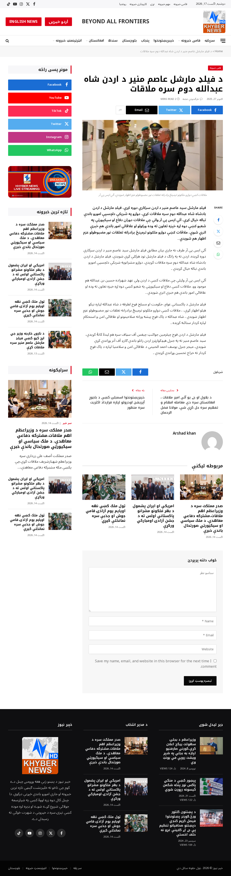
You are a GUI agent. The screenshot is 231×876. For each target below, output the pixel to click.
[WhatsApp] (218, 254)
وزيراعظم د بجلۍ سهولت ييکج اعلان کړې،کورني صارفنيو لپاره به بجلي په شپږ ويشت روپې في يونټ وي (179, 751)
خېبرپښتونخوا (164, 40)
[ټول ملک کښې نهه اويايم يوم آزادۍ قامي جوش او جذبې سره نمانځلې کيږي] (103, 487)
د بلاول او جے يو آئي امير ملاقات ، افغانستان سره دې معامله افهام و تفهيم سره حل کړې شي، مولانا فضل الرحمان (189, 405)
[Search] (8, 41)
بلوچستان (129, 40)
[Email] (218, 242)
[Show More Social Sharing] (120, 110)
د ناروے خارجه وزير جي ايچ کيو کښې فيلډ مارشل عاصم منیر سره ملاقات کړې (27, 340)
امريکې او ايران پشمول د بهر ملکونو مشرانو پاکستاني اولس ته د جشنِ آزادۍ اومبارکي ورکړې (153, 516)
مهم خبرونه (164, 4)
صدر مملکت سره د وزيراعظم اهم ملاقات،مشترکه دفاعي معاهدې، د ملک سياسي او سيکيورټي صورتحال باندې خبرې (201, 518)
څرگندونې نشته (190, 99)
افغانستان (96, 40)
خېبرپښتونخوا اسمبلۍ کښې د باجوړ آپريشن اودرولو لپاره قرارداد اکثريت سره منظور (117, 402)
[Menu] (222, 41)
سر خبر (67, 423)
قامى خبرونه (180, 4)
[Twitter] (218, 231)
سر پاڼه (77, 868)
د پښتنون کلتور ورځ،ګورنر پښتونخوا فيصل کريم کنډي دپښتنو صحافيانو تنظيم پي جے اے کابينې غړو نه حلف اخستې (177, 823)
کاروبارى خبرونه (138, 4)
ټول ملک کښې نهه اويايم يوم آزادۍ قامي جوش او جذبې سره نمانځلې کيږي (105, 513)
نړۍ (152, 4)
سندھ (113, 40)
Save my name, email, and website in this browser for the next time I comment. (156, 663)
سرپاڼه (210, 40)
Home (219, 51)
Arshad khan (184, 433)
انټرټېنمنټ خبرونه (69, 40)
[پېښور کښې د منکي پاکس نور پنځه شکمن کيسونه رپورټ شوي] (211, 786)
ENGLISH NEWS (23, 22)
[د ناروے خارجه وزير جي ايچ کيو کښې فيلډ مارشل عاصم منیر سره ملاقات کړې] (60, 339)
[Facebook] (218, 219)
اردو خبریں (58, 21)
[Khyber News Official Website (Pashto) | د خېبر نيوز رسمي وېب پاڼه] (214, 21)
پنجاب (145, 40)
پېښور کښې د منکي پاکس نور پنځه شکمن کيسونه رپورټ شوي (179, 785)
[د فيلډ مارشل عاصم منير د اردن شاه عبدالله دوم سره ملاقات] (152, 155)
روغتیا (122, 4)
